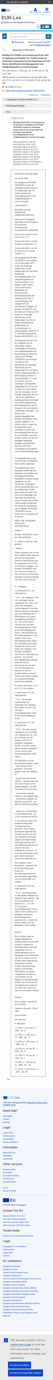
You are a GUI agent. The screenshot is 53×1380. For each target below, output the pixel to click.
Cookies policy (9, 1136)
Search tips (19, 42)
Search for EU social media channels (18, 1236)
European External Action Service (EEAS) (19, 1288)
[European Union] (9, 1200)
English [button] (47, 12)
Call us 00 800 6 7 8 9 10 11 (14, 1216)
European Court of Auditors (14, 1285)
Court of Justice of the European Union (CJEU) (22, 1279)
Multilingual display (15, 106)
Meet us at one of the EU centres (16, 1225)
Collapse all (46, 95)
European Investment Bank (14, 1297)
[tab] (26, 99)
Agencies (7, 1316)
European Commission (12, 1275)
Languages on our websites (14, 1246)
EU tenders (7, 1172)
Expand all (34, 95)
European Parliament (11, 1266)
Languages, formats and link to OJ (22, 99)
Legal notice (8, 1133)
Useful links (8, 1159)
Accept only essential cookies (25, 1373)
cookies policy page (20, 1344)
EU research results (11, 1176)
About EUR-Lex (9, 1153)
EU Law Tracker (9, 1191)
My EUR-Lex (35, 12)
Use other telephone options (14, 1219)
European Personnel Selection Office (18, 1309)
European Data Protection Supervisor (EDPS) (21, 1303)
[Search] (48, 36)
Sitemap (6, 1122)
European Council (10, 1269)
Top (8, 1079)
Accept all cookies (19, 1365)
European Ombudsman (12, 1300)
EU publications (9, 1182)
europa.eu (22, 1205)
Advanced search (43, 45)
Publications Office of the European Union (20, 1313)
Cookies (6, 1256)
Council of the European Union (15, 1272)
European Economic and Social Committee (20, 1291)
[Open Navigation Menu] (4, 36)
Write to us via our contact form (16, 1222)
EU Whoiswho (8, 1179)
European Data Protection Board (16, 1306)
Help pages (7, 1116)
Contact (6, 1119)
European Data (9, 1169)
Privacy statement (10, 1142)
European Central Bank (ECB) (15, 1282)
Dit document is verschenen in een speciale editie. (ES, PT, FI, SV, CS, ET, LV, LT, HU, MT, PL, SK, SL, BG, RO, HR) (26, 80)
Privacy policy (8, 1249)
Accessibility (8, 1139)
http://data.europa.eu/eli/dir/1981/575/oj (25, 90)
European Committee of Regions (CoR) (19, 1294)
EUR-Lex (11, 17)
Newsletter (7, 1156)
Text (8, 112)
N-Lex (5, 1188)
